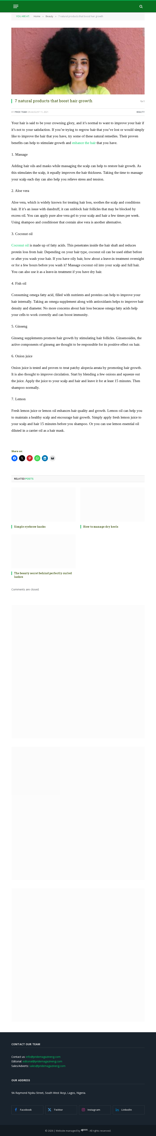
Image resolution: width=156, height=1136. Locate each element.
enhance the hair (84, 143)
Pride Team (21, 111)
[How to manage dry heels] (112, 504)
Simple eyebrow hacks (29, 526)
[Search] (141, 6)
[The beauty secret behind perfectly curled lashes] (43, 551)
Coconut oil (20, 245)
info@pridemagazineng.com (43, 1057)
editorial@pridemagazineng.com (42, 1061)
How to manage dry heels (100, 526)
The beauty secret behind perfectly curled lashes (43, 575)
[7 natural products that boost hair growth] (78, 61)
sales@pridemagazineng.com (47, 1066)
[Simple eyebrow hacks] (43, 504)
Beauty (141, 111)
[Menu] (15, 6)
